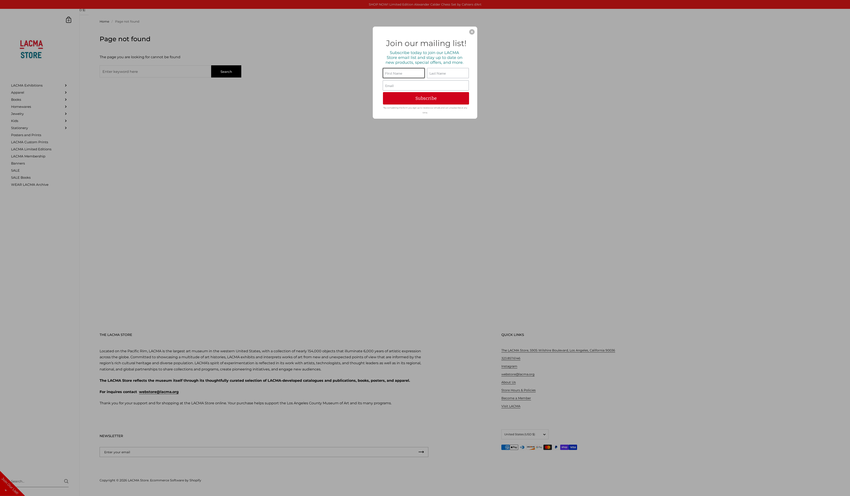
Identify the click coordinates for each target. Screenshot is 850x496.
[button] (472, 32)
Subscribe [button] (426, 98)
